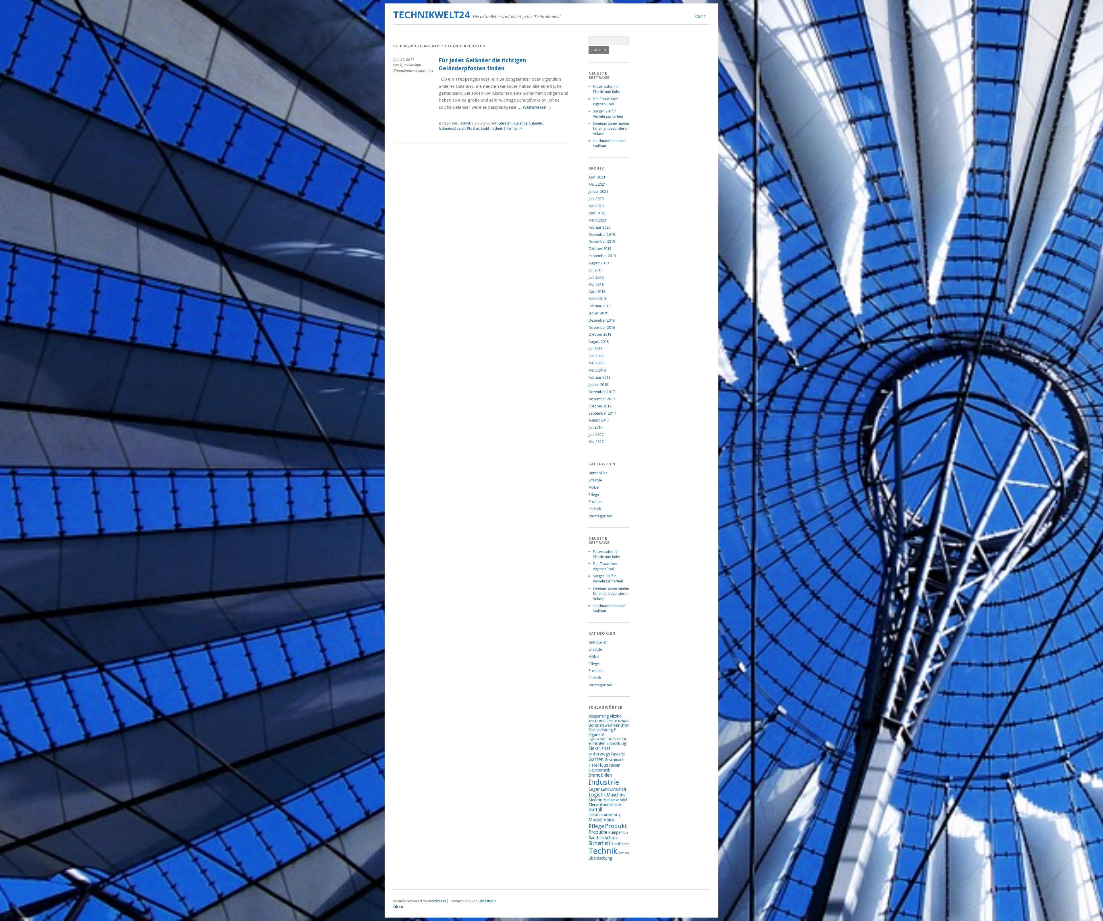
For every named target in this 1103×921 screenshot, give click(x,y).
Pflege (594, 494)
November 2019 (602, 241)
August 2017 (599, 420)
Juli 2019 (595, 270)
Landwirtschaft (613, 789)
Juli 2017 (595, 427)
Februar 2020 (599, 227)
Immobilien (598, 473)
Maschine (616, 795)
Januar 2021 (598, 191)
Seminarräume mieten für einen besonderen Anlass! (611, 128)
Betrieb (623, 721)
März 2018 (597, 370)
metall (595, 810)
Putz (624, 833)
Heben (614, 765)
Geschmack (614, 759)
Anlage (593, 721)
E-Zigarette (603, 732)
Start (700, 17)
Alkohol (616, 716)
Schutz (611, 837)
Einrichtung (616, 743)
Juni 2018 (596, 356)
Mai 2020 (596, 206)
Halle (593, 765)
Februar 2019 (599, 306)
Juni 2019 (596, 277)
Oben (398, 907)
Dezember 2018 (602, 320)
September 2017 (602, 413)
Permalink (514, 129)
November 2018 (602, 327)
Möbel (594, 487)
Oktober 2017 (600, 406)
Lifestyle (595, 480)
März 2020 (597, 220)
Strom (625, 844)
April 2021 (597, 177)
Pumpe (614, 832)
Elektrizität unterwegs (599, 751)
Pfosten (473, 129)
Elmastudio (488, 901)
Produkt (616, 826)
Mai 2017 (596, 442)
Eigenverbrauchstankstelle (608, 739)
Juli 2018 (595, 349)
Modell (595, 820)
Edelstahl (505, 123)
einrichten (597, 743)
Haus (603, 765)
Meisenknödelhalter (605, 804)
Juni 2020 (596, 199)
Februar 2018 (599, 377)
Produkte (596, 502)
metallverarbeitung (605, 815)
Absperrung (599, 716)
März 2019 (597, 299)
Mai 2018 (596, 363)
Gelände (520, 123)
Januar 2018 (598, 384)
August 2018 (599, 341)
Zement (623, 853)
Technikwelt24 (431, 15)
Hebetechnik (599, 770)
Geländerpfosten (452, 129)
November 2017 (602, 399)
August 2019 (599, 263)
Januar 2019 (598, 313)
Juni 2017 (596, 434)
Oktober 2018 (600, 334)
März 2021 (597, 184)
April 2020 (597, 213)
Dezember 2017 (602, 392)
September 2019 (602, 256)
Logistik (597, 795)
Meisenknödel (615, 800)
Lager (594, 789)
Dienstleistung (601, 730)
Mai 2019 (596, 284)
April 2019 (597, 291)
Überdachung (600, 858)
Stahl (485, 129)
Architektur (608, 720)
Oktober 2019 (600, 248)
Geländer (536, 123)
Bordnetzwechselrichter (609, 725)
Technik (465, 123)
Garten (596, 759)
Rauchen (596, 837)
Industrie (604, 782)
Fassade (618, 754)
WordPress (437, 901)
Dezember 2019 (602, 234)
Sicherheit (599, 843)
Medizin (595, 800)
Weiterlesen (537, 107)
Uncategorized (600, 516)
